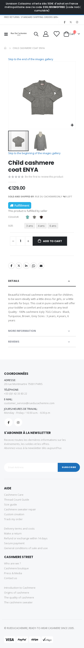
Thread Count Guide (16, 499)
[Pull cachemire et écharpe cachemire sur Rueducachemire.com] (19, 34)
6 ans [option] (53, 226)
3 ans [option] (29, 226)
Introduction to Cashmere (19, 587)
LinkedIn (26, 265)
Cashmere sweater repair (20, 509)
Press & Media (13, 573)
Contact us (10, 578)
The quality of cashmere (19, 597)
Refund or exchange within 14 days (26, 538)
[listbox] (35, 217)
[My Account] (46, 34)
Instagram (18, 422)
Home (5, 48)
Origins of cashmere (16, 592)
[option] (27, 217)
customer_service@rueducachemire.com (29, 403)
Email (41, 265)
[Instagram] (77, 22)
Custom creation (14, 514)
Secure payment (14, 543)
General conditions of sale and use (26, 548)
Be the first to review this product (44, 176)
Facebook (11, 265)
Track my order (13, 519)
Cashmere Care (13, 495)
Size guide (10, 504)
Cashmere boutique (16, 568)
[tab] (42, 281)
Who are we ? (12, 563)
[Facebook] (64, 22)
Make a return (13, 533)
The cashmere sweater (18, 602)
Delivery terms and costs (19, 528)
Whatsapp (33, 265)
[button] (72, 125)
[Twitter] (70, 22)
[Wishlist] (56, 34)
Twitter (18, 265)
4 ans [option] (41, 226)
